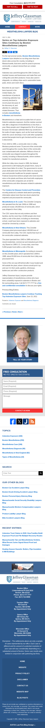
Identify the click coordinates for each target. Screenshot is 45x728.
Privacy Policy (22, 673)
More (37, 27)
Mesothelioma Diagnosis (31, 300)
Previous (6, 312)
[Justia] (26, 421)
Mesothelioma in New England (16, 453)
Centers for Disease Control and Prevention (23, 190)
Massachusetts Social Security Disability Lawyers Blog (22, 501)
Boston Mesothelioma (13, 440)
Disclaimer (22, 679)
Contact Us (22, 686)
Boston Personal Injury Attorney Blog (17, 496)
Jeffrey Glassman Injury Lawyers (28, 719)
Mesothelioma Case (12, 444)
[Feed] (32, 421)
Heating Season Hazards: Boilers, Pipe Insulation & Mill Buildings (21, 550)
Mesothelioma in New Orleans (14, 228)
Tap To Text (32, 7)
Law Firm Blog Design (22, 725)
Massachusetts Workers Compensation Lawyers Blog (21, 508)
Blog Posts (22, 698)
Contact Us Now (22, 410)
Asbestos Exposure (15, 300)
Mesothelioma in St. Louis (12, 202)
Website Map (22, 692)
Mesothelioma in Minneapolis (13, 251)
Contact (22, 27)
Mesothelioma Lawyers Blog (22, 18)
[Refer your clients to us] (22, 568)
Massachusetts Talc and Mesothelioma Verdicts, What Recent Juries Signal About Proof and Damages (21, 542)
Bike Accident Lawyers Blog (13, 518)
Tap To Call (12, 7)
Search (41, 473)
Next (20, 312)
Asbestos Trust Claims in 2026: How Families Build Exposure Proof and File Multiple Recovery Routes (22, 534)
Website (22, 667)
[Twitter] (19, 421)
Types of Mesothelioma (13, 457)
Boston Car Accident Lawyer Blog (15, 488)
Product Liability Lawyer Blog (14, 514)
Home (7, 27)
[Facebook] (13, 421)
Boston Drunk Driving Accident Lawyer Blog (19, 492)
